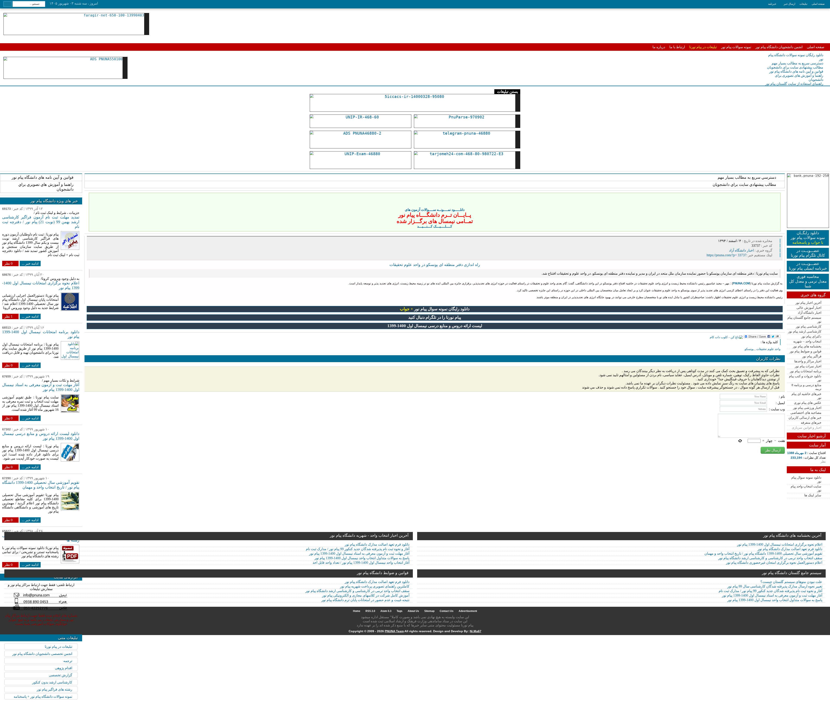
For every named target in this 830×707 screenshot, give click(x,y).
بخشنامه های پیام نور (807, 346)
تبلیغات (803, 3)
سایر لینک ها (812, 495)
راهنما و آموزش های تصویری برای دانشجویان (799, 77)
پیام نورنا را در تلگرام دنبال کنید (434, 317)
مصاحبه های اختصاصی (805, 412)
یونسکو (749, 349)
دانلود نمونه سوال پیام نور (806, 479)
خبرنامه (772, 3)
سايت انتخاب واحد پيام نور (806, 488)
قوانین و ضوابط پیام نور (805, 351)
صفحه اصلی (818, 3)
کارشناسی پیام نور (808, 326)
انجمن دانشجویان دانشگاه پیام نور (779, 47)
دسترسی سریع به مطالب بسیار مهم (797, 63)
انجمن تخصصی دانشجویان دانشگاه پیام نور (42, 654)
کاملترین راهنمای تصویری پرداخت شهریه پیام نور (374, 586)
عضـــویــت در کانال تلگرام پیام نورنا (808, 253)
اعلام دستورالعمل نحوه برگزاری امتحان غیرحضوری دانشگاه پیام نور (774, 562)
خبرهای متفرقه (811, 422)
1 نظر (8, 316)
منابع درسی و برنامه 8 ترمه (806, 387)
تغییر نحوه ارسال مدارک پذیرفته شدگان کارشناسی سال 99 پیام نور (774, 586)
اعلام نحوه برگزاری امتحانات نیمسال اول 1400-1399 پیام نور (779, 544)
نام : (782, 396)
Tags (399, 611)
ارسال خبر (789, 3)
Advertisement (468, 611)
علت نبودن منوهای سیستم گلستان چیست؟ (791, 582)
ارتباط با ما (677, 47)
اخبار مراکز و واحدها (807, 361)
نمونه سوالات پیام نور (736, 47)
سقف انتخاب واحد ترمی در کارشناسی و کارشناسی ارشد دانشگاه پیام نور (770, 558)
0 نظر (8, 263)
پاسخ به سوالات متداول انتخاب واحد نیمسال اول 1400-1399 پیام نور (361, 558)
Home (356, 611)
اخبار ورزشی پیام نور (807, 407)
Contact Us (446, 611)
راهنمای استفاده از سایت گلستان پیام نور (794, 84)
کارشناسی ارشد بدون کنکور (52, 682)
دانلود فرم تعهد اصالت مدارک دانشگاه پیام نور (377, 544)
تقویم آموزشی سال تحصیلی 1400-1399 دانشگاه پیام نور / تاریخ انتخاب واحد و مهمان (763, 553)
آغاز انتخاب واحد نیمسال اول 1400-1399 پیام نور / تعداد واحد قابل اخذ (361, 562)
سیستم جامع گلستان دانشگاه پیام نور (791, 573)
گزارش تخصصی (60, 675)
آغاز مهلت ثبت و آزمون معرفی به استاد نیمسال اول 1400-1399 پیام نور (359, 553)
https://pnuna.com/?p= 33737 (726, 255)
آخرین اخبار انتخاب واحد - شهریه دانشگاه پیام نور (369, 535)
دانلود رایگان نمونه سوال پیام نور (434, 309)
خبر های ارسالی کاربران (804, 417)
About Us (413, 611)
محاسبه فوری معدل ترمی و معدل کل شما (808, 281)
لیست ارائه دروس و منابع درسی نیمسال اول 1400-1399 (434, 325)
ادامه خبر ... (30, 263)
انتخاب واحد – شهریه (807, 341)
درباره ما (659, 47)
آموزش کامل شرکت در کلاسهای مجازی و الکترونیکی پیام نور (365, 595)
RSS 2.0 (370, 611)
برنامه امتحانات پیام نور (805, 371)
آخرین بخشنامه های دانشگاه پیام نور (792, 535)
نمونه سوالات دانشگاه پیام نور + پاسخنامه (43, 696)
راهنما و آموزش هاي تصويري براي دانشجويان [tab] (45, 186)
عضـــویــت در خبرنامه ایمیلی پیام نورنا (808, 266)
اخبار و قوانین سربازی (806, 427)
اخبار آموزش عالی (808, 307)
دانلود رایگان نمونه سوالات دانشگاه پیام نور (795, 57)
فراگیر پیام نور (811, 356)
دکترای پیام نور (811, 336)
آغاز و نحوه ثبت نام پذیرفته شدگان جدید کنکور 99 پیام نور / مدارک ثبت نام (357, 549)
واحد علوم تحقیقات (768, 349)
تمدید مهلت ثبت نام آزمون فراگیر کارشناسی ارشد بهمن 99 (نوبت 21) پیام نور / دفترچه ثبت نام (40, 222)
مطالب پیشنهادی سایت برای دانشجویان (795, 67)
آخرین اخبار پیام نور (808, 302)
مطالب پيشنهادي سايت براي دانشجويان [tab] (744, 184)
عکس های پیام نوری (807, 402)
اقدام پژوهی (63, 668)
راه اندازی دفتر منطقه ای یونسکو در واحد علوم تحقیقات (434, 265)
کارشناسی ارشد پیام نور (804, 331)
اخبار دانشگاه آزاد (809, 312)
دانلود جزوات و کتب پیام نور (805, 378)
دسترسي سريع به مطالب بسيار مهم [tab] (747, 177)
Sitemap (429, 611)
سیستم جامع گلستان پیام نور (804, 319)
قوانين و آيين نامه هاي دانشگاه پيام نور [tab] (42, 177)
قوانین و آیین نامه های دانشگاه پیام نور (796, 71)
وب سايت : (777, 409)
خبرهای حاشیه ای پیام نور (806, 396)
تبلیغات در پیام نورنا (703, 47)
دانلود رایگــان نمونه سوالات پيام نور (808, 238)
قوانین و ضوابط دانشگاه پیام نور (383, 573)
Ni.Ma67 (475, 631)
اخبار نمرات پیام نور (808, 366)
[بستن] (776, 197)
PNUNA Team (394, 631)
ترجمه (67, 661)
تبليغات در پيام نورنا (58, 646)
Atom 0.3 (385, 611)
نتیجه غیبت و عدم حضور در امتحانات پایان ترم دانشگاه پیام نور (365, 600)
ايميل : (780, 403)
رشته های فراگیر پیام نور (54, 689)
